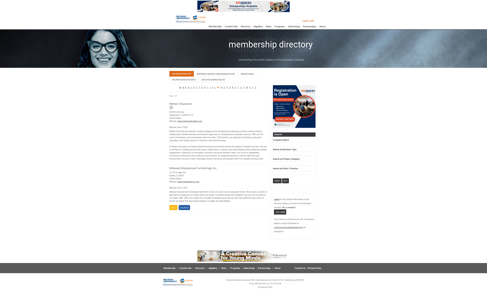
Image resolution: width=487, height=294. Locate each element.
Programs (280, 26)
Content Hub (231, 26)
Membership (215, 26)
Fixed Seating (184, 207)
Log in (276, 199)
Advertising (294, 26)
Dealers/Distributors (181, 74)
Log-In (305, 21)
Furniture (173, 207)
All (180, 87)
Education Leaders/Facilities (213, 79)
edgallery (258, 26)
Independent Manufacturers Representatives (216, 74)
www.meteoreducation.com (189, 121)
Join (312, 21)
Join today (280, 212)
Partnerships (309, 26)
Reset (285, 181)
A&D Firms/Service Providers (184, 79)
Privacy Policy (314, 268)
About (322, 26)
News (269, 26)
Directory (245, 26)
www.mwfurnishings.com (188, 181)
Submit (277, 181)
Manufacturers (247, 74)
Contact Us (300, 268)
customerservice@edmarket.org (288, 227)
